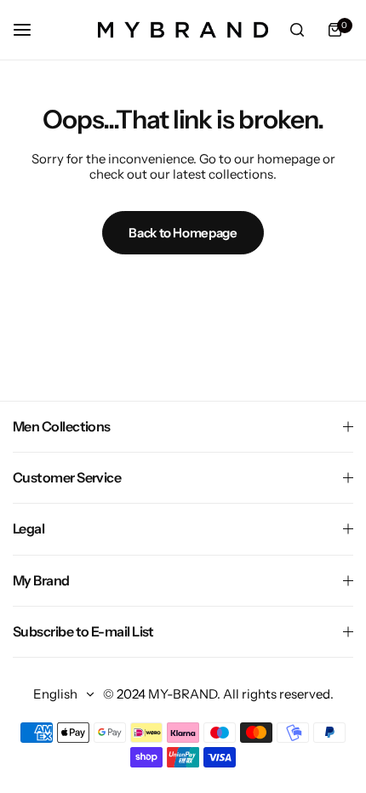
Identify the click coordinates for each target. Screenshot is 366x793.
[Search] (297, 29)
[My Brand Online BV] (183, 30)
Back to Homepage (183, 233)
